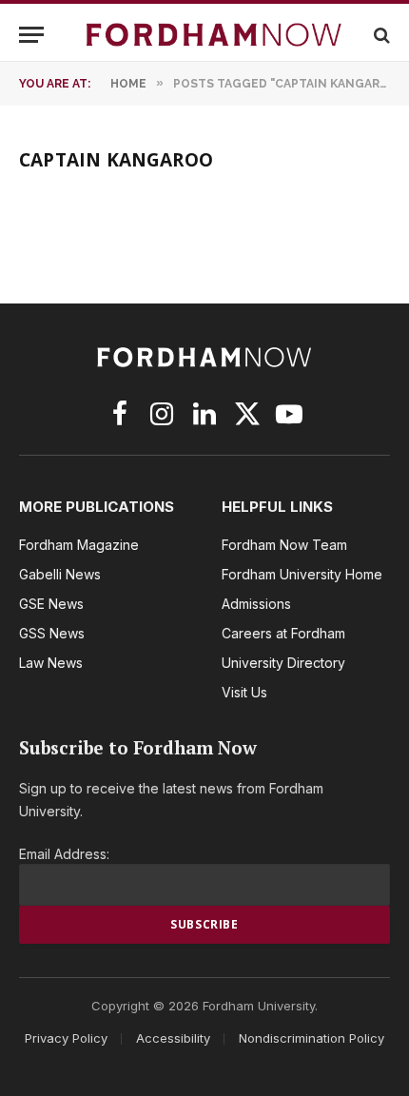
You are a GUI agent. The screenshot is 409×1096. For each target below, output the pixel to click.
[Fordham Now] (214, 35)
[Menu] (31, 34)
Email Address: (64, 854)
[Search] (380, 34)
